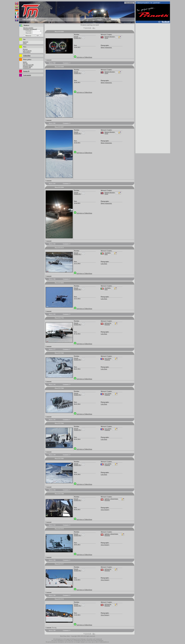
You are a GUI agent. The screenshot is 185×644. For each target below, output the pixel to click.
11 (93, 28)
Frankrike (107, 359)
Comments (27, 67)
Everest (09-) (77, 38)
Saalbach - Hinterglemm (111, 499)
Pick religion (129, 2)
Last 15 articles (27, 50)
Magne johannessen (106, 47)
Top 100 (25, 63)
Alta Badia (108, 253)
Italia (106, 254)
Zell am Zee (108, 323)
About (25, 43)
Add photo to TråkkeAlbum (84, 57)
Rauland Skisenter (110, 36)
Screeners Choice (27, 66)
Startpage (25, 42)
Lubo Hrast (104, 263)
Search (25, 62)
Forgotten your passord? (30, 29)
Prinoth (76, 36)
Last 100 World (28, 65)
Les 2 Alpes (108, 358)
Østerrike (107, 324)
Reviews (25, 49)
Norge (106, 38)
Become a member (28, 27)
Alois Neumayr (105, 509)
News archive (26, 52)
